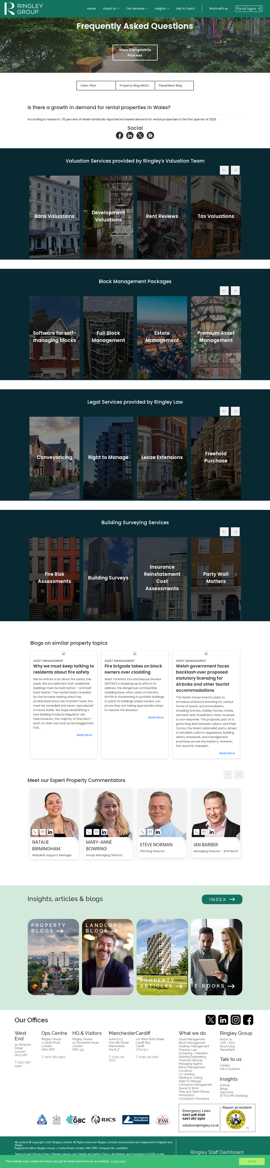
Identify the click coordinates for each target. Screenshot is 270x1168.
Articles (225, 1085)
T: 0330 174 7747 (147, 1056)
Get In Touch (185, 8)
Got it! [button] (252, 1161)
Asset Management (192, 1039)
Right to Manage (190, 1081)
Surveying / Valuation (193, 1053)
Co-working (187, 1074)
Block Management (192, 1042)
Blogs (224, 1088)
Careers (225, 1065)
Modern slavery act (64, 1154)
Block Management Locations (192, 1068)
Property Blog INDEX (134, 85)
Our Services (135, 8)
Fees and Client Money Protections (194, 1093)
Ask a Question (230, 1068)
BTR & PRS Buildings (234, 1095)
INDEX (218, 899)
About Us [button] (110, 8)
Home (91, 8)
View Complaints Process (135, 52)
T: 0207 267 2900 (23, 1064)
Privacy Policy (41, 1154)
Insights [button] (161, 8)
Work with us (218, 8)
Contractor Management (195, 1084)
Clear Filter (88, 85)
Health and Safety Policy (93, 1154)
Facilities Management (194, 1046)
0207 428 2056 (193, 1115)
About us (226, 1039)
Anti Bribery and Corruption (128, 1154)
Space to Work (189, 1088)
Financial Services (191, 1060)
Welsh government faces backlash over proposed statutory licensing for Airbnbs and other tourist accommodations (202, 678)
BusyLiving (227, 1046)
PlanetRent (227, 1049)
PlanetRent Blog (170, 85)
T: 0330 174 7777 (116, 1058)
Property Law (188, 1049)
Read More (84, 735)
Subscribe (226, 1092)
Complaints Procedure (194, 1098)
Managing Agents (191, 1063)
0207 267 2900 (193, 1118)
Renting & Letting (190, 1077)
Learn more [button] (118, 1161)
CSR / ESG (227, 1042)
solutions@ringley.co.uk (200, 1125)
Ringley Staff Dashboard (217, 1152)
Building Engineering (192, 1056)
